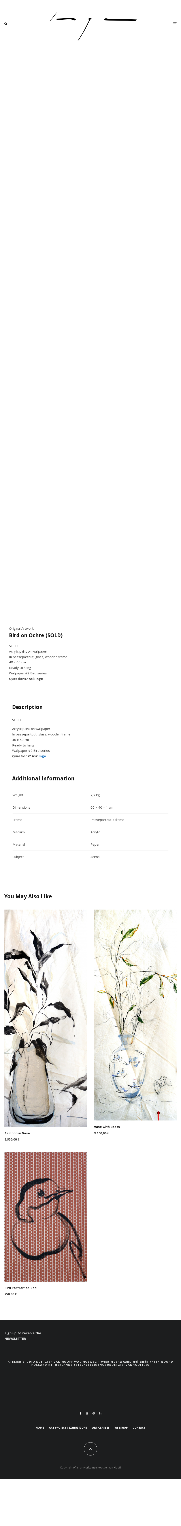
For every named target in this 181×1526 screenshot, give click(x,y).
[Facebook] (81, 1413)
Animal (95, 856)
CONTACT (139, 1427)
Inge (39, 678)
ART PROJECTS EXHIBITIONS (68, 1427)
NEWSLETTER (15, 1338)
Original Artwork (21, 628)
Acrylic (95, 832)
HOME (40, 1427)
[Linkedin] (100, 1413)
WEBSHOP (121, 1427)
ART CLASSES (100, 1427)
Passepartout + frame (107, 819)
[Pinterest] (93, 1413)
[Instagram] (87, 1413)
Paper (95, 844)
